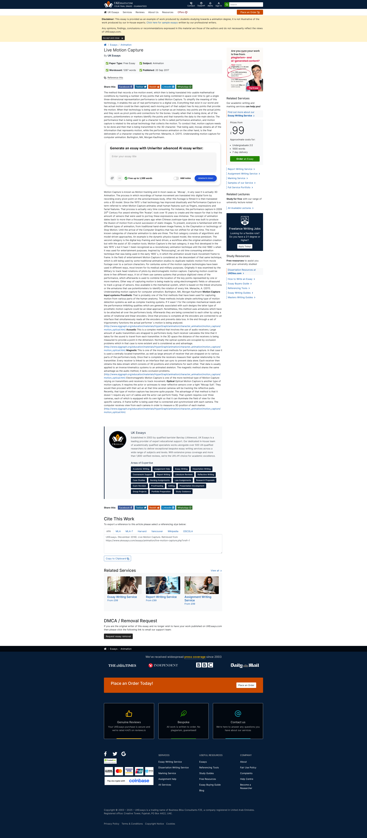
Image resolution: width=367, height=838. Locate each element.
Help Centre (246, 779)
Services (127, 12)
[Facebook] (106, 753)
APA (108, 531)
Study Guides (206, 773)
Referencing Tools (238, 288)
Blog (201, 790)
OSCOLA (188, 531)
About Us (153, 12)
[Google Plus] (123, 753)
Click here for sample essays (162, 22)
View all (215, 570)
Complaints (246, 773)
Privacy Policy (111, 823)
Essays (113, 44)
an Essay (244, 158)
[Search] (226, 4)
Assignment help (167, 779)
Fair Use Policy (248, 767)
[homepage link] (105, 44)
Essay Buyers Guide (239, 283)
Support (201, 5)
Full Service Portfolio (239, 187)
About (243, 761)
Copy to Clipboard (116, 558)
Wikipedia (173, 531)
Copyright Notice (154, 823)
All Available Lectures (240, 208)
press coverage (195, 657)
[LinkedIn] (115, 753)
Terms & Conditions (132, 823)
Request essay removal (118, 636)
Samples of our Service (241, 182)
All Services (164, 784)
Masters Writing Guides (241, 297)
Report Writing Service (240, 169)
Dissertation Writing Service (173, 767)
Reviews (140, 12)
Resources (167, 12)
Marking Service (237, 178)
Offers (181, 12)
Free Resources (207, 779)
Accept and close (111, 38)
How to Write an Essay (240, 279)
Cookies (170, 823)
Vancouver (157, 531)
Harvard (142, 531)
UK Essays (113, 12)
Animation (126, 44)
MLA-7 (129, 531)
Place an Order (248, 12)
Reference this (115, 77)
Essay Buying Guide (210, 784)
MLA (118, 531)
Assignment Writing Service (243, 173)
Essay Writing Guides (239, 292)
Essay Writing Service (170, 761)
